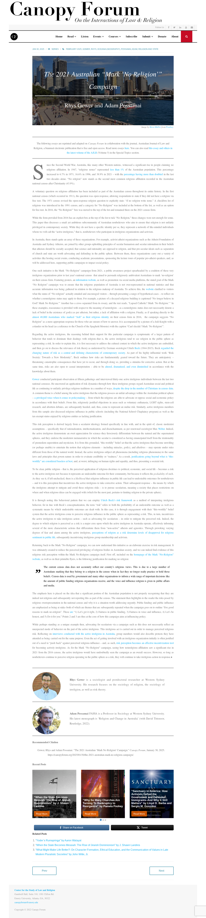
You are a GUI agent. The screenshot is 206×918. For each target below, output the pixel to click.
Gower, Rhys (89, 49)
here (127, 148)
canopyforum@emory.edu (26, 902)
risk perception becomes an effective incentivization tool (145, 643)
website (150, 289)
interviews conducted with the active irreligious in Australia (84, 633)
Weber (161, 428)
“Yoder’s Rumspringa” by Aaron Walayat (58, 840)
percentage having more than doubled (143, 174)
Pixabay (169, 127)
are (71, 611)
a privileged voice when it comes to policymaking (59, 397)
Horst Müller (155, 127)
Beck (137, 348)
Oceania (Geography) (108, 49)
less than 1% (117, 169)
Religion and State (148, 49)
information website (86, 280)
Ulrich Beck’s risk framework (116, 500)
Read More (41, 813)
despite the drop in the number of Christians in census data (143, 388)
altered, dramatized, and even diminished (126, 366)
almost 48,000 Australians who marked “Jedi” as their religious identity (70, 317)
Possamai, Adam (129, 49)
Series (55, 49)
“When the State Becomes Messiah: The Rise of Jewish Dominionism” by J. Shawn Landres (52, 802)
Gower (35, 379)
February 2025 (74, 49)
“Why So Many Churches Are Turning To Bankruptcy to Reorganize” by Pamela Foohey (103, 803)
